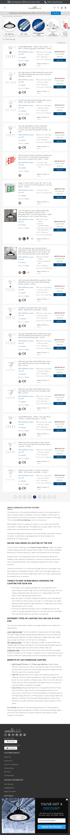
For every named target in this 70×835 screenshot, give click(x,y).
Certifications (9, 775)
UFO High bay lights (14, 642)
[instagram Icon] (17, 735)
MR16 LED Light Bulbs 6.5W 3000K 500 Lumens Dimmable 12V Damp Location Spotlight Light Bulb (34, 391)
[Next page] (54, 497)
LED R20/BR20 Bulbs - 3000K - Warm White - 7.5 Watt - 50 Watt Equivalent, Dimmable (35, 47)
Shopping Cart (9, 788)
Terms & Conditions (11, 764)
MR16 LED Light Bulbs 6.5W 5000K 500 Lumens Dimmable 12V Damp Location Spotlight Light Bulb (34, 363)
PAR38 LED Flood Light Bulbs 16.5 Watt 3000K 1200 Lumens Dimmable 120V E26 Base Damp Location (34, 444)
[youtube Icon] (21, 735)
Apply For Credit (10, 791)
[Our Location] (24, 735)
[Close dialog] (67, 799)
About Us (7, 757)
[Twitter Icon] (9, 735)
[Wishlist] (54, 8)
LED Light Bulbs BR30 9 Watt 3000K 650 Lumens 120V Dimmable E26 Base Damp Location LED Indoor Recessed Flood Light (34, 335)
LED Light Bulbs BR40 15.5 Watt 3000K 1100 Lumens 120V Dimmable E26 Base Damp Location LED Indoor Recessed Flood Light (34, 128)
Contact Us (8, 761)
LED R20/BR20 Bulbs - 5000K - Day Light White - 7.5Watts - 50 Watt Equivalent (35, 418)
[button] (4, 8)
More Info (60, 56)
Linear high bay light (14, 632)
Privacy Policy (9, 768)
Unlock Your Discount (52, 826)
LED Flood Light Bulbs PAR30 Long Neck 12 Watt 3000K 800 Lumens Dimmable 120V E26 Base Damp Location (34, 282)
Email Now (12, 748)
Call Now (12, 741)
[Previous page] (14, 497)
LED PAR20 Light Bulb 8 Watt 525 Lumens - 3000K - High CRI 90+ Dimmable (33, 309)
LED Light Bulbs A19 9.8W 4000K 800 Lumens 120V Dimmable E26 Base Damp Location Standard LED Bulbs (35, 74)
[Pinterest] (13, 735)
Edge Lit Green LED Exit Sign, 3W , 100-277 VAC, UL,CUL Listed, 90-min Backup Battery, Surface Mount (35, 185)
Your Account (9, 784)
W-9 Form (7, 772)
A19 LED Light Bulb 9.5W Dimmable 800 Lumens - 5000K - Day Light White (35, 101)
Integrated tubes (13, 650)
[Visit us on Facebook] (5, 735)
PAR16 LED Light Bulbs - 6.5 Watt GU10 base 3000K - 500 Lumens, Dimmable (33, 471)
